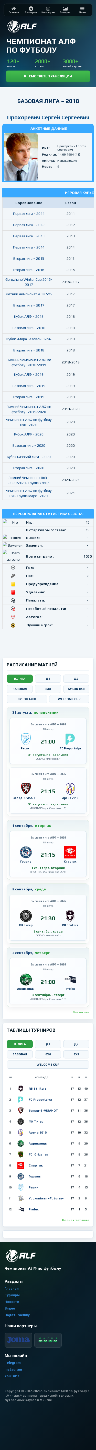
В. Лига (20, 1044)
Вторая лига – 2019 (28, 397)
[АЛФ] (34, 26)
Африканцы (38, 1143)
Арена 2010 (38, 1132)
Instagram (13, 1369)
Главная (12, 1288)
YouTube (12, 1376)
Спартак (36, 1165)
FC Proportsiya (40, 1099)
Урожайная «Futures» (46, 1198)
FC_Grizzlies (38, 1154)
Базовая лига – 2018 (29, 328)
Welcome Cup (69, 699)
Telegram (13, 1363)
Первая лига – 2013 (29, 236)
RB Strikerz (37, 1088)
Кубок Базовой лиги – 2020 (29, 457)
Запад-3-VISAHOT (43, 1110)
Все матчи (81, 1012)
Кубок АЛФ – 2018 (29, 316)
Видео (10, 1308)
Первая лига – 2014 (29, 247)
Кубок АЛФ (27, 699)
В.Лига (19, 678)
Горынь (35, 1176)
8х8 (48, 1054)
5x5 (76, 1054)
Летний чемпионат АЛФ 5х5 (29, 294)
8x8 (48, 689)
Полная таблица (75, 1220)
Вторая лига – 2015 (28, 258)
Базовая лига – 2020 (29, 445)
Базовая (20, 689)
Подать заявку (17, 1315)
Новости (12, 1302)
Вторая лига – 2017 (28, 305)
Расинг (34, 1187)
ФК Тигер (36, 1121)
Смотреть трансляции (50, 76)
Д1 (48, 678)
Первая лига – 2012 (29, 225)
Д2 (76, 678)
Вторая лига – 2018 (28, 350)
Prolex (34, 1209)
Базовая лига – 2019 (29, 386)
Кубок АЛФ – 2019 (29, 374)
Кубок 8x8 (76, 689)
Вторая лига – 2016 (28, 270)
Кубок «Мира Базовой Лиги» (28, 339)
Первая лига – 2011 (29, 213)
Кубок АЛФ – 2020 (29, 434)
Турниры (12, 1295)
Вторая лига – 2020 (28, 468)
